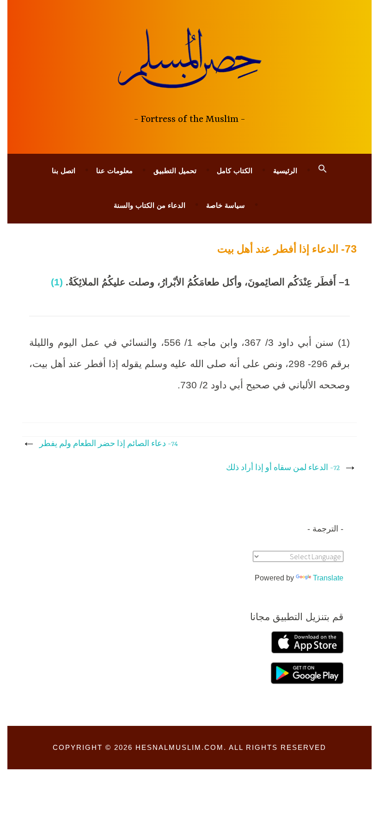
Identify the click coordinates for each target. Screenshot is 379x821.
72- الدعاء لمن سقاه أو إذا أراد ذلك (283, 468)
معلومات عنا (114, 171)
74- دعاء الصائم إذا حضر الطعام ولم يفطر (108, 444)
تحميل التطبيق (174, 171)
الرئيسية (285, 171)
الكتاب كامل (234, 171)
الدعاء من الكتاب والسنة (149, 205)
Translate (328, 578)
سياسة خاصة (225, 205)
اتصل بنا (63, 171)
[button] (322, 169)
